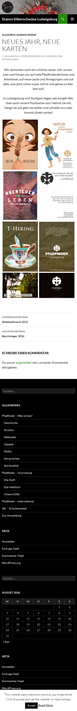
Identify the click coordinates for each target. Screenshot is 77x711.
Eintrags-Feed (10, 548)
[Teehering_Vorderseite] (20, 247)
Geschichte (11, 423)
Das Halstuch (12, 487)
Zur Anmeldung (11, 515)
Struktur (9, 430)
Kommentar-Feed (13, 555)
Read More (45, 705)
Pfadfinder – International (18, 501)
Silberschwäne (26, 34)
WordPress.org (11, 562)
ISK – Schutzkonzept (14, 508)
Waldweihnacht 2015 (15, 320)
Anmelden (8, 541)
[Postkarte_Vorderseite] (20, 145)
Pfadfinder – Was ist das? (17, 415)
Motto (8, 451)
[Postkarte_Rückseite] (56, 144)
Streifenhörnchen (33, 56)
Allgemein (8, 34)
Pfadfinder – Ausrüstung (17, 472)
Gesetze (8, 444)
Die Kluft (9, 480)
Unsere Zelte (12, 494)
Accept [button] (31, 705)
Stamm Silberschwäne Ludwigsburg (29, 19)
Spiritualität (11, 465)
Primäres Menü (72, 19)
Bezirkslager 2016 (13, 334)
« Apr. (6, 641)
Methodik (10, 437)
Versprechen (12, 458)
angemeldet (24, 362)
